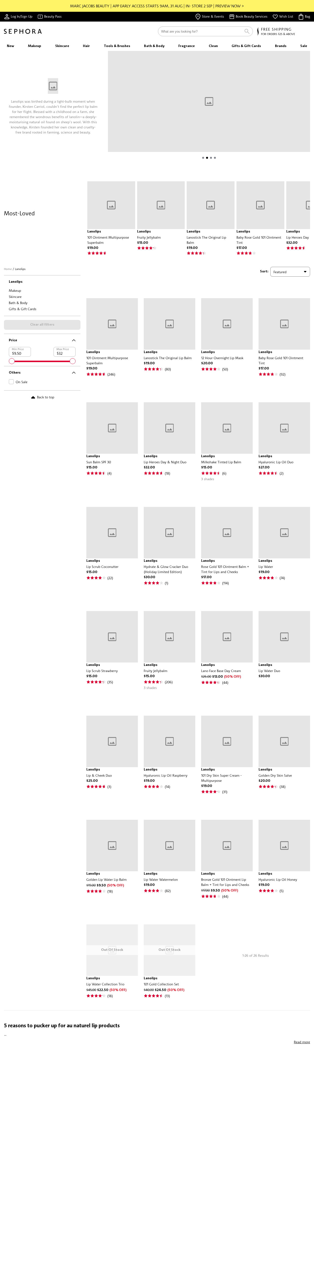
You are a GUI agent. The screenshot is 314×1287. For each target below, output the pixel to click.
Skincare (15, 296)
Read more (302, 1042)
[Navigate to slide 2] (207, 158)
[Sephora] (23, 31)
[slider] (12, 361)
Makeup (15, 290)
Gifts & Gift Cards (22, 309)
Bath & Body (18, 303)
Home (8, 269)
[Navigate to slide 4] (215, 158)
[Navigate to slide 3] (211, 158)
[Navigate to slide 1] (203, 158)
